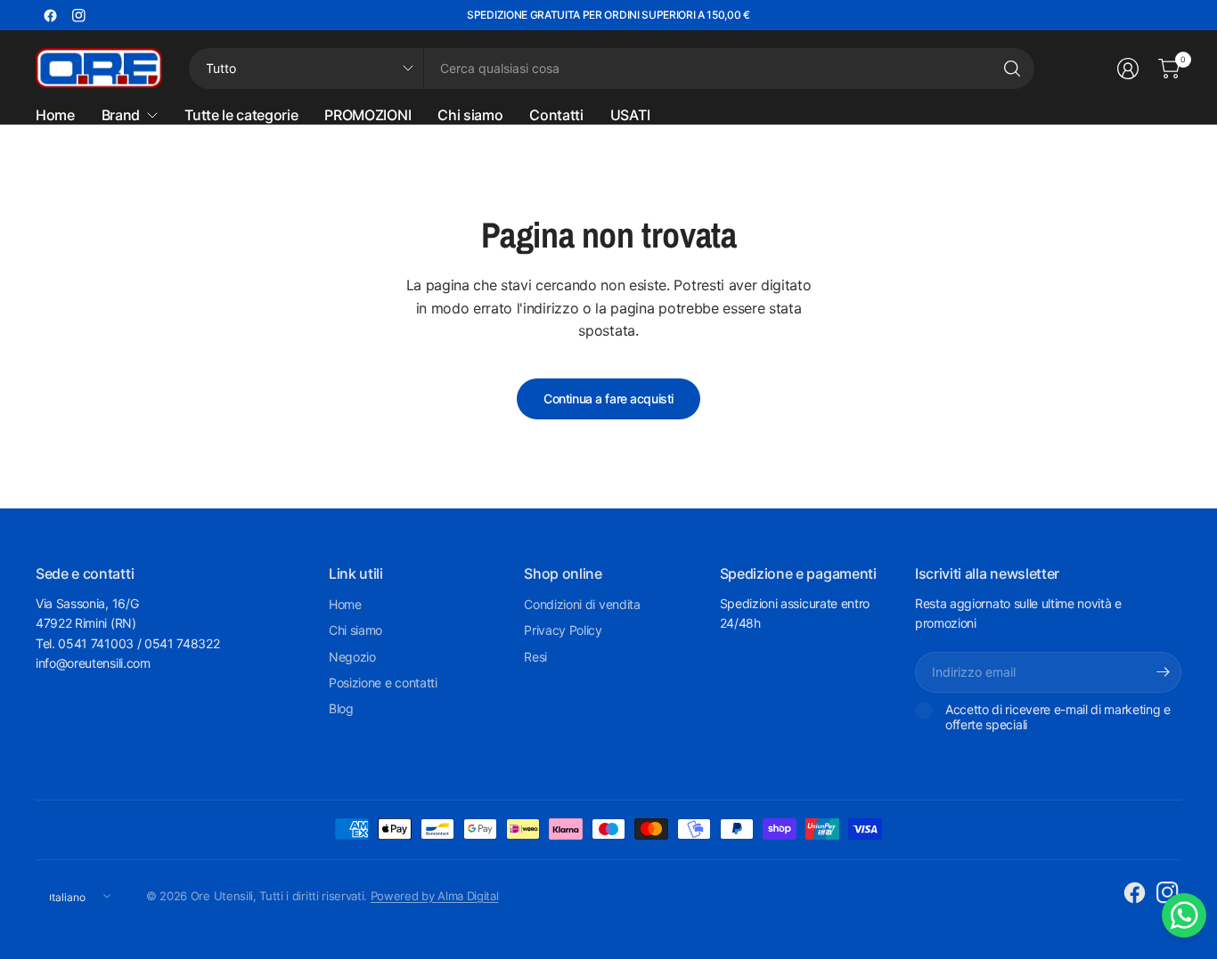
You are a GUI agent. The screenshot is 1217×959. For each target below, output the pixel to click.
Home (345, 604)
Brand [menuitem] (121, 115)
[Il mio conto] (1127, 68)
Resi (535, 656)
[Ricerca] (1012, 68)
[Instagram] (78, 15)
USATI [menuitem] (629, 115)
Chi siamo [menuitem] (469, 115)
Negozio (352, 656)
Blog (341, 708)
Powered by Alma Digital (435, 896)
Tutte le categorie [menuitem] (241, 115)
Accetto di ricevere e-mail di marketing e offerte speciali (1058, 717)
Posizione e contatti (383, 682)
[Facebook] (50, 15)
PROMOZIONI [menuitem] (367, 115)
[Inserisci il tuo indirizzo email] (1163, 672)
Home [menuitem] (55, 115)
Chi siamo (355, 630)
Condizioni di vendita (582, 604)
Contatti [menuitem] (556, 115)
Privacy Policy (563, 630)
